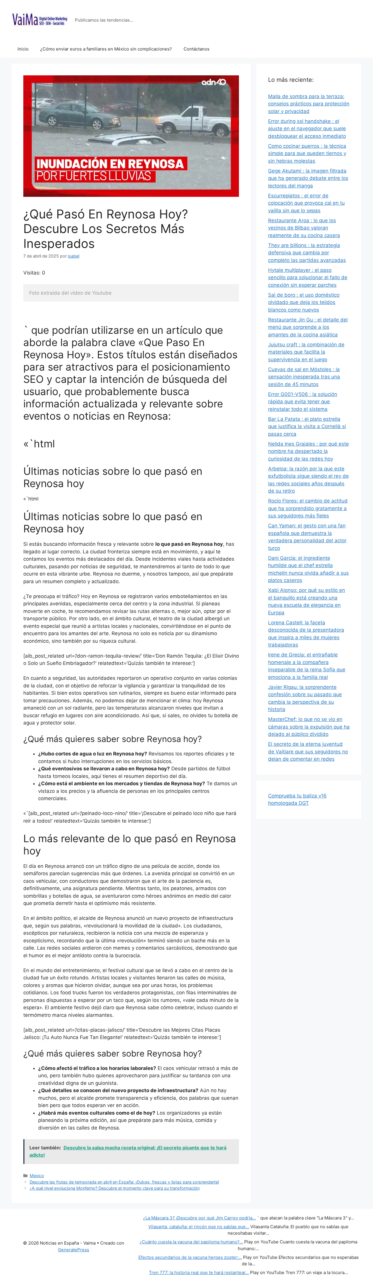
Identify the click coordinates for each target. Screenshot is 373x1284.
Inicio (23, 49)
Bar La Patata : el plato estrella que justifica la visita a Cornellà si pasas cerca (307, 426)
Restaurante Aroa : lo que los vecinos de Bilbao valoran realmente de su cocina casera (304, 228)
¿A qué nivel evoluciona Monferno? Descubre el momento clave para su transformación (115, 1188)
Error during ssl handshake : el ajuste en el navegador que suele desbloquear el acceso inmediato (307, 128)
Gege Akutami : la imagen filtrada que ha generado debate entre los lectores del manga (308, 178)
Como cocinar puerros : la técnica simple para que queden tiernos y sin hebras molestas (307, 153)
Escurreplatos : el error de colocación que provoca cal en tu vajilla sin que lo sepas (306, 203)
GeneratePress (73, 1249)
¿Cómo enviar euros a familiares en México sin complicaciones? (106, 49)
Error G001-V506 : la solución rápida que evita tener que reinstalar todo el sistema (302, 401)
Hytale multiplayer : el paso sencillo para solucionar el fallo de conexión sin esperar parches (307, 277)
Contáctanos (197, 49)
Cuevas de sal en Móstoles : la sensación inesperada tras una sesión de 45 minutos (304, 376)
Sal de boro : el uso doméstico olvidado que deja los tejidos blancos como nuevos (303, 302)
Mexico (37, 1175)
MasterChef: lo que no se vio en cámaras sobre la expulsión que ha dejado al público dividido (309, 726)
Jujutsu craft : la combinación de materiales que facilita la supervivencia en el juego (306, 352)
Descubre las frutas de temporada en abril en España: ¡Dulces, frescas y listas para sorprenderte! (124, 1181)
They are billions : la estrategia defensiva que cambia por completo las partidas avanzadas (307, 252)
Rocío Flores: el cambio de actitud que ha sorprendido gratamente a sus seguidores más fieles (308, 508)
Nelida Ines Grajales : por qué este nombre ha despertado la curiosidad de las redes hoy (308, 451)
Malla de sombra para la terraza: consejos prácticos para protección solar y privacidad (308, 103)
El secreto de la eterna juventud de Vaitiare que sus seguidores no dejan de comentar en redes (308, 751)
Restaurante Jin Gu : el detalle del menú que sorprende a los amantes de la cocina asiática (308, 327)
